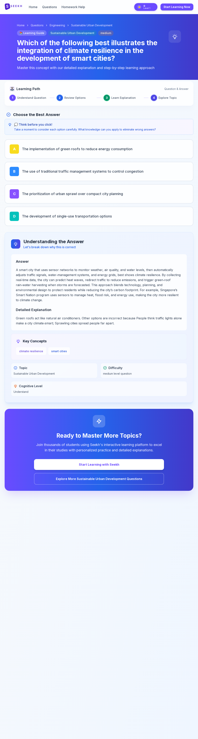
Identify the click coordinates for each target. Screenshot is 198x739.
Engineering (57, 25)
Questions (49, 7)
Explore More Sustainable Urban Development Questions (99, 479)
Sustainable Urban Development (91, 25)
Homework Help (73, 7)
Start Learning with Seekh (99, 464)
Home (33, 7)
